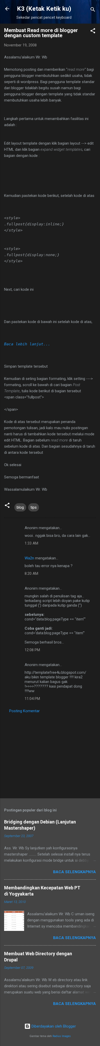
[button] (93, 32)
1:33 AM (31, 543)
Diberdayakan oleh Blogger (53, 1026)
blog (20, 507)
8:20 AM (31, 573)
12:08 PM (32, 650)
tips (34, 507)
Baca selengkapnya (74, 872)
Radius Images (62, 1036)
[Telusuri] (93, 10)
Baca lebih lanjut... (27, 344)
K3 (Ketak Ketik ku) (44, 8)
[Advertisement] (50, 754)
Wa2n (29, 558)
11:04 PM (32, 698)
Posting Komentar (24, 711)
